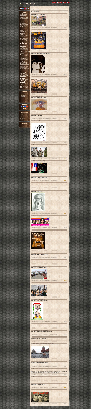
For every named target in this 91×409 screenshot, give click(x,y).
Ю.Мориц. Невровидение (36, 215)
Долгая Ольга (21, 34)
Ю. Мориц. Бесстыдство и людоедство (39, 299)
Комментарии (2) (55, 74)
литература (22, 28)
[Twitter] (28, 8)
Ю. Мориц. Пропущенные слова (37, 259)
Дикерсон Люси (22, 48)
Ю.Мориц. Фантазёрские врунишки (38, 96)
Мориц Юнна (22, 87)
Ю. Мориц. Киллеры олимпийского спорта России (40, 330)
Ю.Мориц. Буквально (36, 144)
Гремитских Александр (23, 16)
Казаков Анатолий (22, 53)
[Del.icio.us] (22, 8)
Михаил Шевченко (22, 13)
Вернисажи (22, 59)
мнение (21, 25)
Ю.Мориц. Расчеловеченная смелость (39, 361)
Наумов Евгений (26, 66)
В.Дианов (21, 116)
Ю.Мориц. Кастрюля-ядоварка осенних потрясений (41, 389)
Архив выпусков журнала (23, 43)
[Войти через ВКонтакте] (23, 106)
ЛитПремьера (25, 51)
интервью (26, 32)
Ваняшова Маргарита (23, 76)
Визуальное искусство (22, 79)
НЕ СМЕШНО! (23, 82)
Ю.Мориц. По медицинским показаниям (39, 160)
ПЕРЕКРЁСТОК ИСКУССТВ (24, 64)
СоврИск (24, 69)
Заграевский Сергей (23, 27)
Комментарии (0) (55, 27)
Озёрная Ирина (22, 66)
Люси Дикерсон (22, 118)
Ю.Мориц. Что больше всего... (37, 368)
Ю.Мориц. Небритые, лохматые (37, 13)
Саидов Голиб (24, 38)
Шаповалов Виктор (22, 73)
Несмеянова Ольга (24, 24)
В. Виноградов (22, 115)
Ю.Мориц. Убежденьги (36, 190)
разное (26, 60)
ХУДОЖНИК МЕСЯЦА (23, 33)
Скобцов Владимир (25, 47)
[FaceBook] (23, 8)
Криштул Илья (25, 39)
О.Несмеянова (22, 113)
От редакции (23, 22)
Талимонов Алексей (23, 63)
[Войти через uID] (21, 106)
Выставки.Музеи (23, 35)
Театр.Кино (22, 74)
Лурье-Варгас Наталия (25, 44)
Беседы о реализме (22, 42)
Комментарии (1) (55, 158)
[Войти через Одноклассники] (25, 108)
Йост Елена (21, 68)
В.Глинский (21, 114)
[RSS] (20, 8)
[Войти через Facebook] (25, 106)
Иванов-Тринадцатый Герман (23, 36)
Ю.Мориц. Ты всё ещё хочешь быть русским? (40, 29)
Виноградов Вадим (23, 58)
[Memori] (25, 8)
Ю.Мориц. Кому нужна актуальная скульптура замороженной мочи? (43, 343)
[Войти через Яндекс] (27, 106)
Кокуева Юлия (22, 29)
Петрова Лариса (22, 61)
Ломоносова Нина (25, 62)
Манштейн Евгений (23, 15)
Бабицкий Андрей (22, 71)
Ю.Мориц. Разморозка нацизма (37, 383)
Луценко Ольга (24, 46)
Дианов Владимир (23, 70)
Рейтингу (37, 11)
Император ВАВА (26, 59)
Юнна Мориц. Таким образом (37, 120)
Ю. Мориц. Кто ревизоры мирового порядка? (39, 182)
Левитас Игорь (26, 48)
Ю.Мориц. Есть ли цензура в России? (38, 176)
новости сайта (24, 14)
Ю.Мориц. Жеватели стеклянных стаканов (39, 52)
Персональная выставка (25, 18)
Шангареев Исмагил (22, 49)
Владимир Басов (22, 40)
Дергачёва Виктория (22, 17)
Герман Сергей (24, 41)
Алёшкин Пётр (24, 72)
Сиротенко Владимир (22, 45)
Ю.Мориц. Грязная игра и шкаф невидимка (39, 376)
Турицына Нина (25, 25)
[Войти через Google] (23, 108)
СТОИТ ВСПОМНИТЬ (24, 85)
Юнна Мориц (33, 27)
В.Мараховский (22, 117)
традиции (23, 26)
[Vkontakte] (26, 8)
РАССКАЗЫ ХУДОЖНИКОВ (24, 56)
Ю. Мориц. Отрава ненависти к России (38, 253)
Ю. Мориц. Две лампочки (36, 114)
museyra (45, 27)
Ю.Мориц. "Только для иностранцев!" (38, 266)
